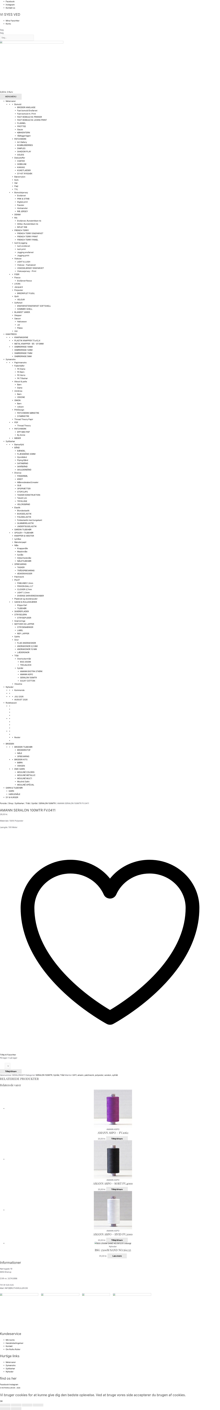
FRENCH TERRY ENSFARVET (30, 233)
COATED (21, 161)
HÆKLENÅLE (14, 794)
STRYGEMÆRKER (25, 627)
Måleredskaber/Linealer (27, 482)
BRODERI (10, 744)
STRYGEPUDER (24, 618)
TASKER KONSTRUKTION (28, 495)
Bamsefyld (19, 444)
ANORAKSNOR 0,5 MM (27, 646)
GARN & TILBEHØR (14, 788)
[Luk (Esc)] (38, 1405)
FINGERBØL (22, 476)
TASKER (21, 567)
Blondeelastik (23, 510)
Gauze (20, 129)
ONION (17, 400)
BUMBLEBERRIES (25, 145)
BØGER (17, 438)
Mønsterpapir (20, 542)
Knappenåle (22, 548)
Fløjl (16, 186)
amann (81, 1075)
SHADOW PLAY (24, 151)
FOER (16, 274)
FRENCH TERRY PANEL (27, 240)
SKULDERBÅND (24, 470)
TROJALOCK (25, 665)
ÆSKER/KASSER (24, 573)
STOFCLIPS (22, 492)
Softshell (18, 303)
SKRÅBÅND (22, 466)
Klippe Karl (22, 605)
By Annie (21, 435)
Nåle (16, 545)
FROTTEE (21, 126)
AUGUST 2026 (21, 699)
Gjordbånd (22, 457)
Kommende (19, 690)
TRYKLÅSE (22, 501)
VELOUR (21, 299)
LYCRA (17, 284)
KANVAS (21, 167)
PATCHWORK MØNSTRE (28, 413)
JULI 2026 (18, 696)
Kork (16, 180)
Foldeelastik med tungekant (29, 520)
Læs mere (117, 1256)
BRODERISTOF (24, 750)
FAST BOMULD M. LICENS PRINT (32, 120)
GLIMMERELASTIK (25, 523)
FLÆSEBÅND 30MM (26, 454)
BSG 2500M (25, 662)
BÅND (17, 447)
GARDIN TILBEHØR (22, 529)
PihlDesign (19, 410)
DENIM (17, 214)
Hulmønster (22, 208)
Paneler (20, 205)
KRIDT (20, 479)
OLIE (19, 485)
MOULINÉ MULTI (24, 778)
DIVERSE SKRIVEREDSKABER (30, 596)
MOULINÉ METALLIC (26, 775)
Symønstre (11, 359)
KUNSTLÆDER (24, 170)
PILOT (17, 580)
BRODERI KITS (21, 759)
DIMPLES (21, 148)
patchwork (89, 1075)
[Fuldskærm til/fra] (16, 1405)
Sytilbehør (10, 441)
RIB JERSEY (22, 211)
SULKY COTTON (27, 681)
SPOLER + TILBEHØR (23, 533)
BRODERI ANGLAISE (26, 107)
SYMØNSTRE (23, 416)
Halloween (22, 321)
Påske (20, 328)
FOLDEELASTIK (24, 517)
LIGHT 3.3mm (23, 592)
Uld (15, 331)
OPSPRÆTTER (24, 488)
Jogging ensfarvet (25, 252)
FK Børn (20, 372)
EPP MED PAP (23, 432)
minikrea (18, 391)
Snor (16, 640)
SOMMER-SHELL (24, 309)
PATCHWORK (20, 139)
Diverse (17, 473)
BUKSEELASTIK (24, 514)
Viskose (18, 258)
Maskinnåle (22, 551)
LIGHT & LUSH (23, 262)
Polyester (18, 290)
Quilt (16, 296)
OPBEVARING (20, 564)
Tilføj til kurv (11, 1071)
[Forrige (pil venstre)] (5, 1408)
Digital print (22, 202)
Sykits (17, 636)
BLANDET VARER (22, 312)
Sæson (17, 318)
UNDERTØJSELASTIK (27, 526)
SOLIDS (20, 154)
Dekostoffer (19, 158)
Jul (18, 325)
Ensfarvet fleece (24, 281)
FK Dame (21, 369)
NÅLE (19, 753)
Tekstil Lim (22, 498)
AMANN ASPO (26, 674)
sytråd (115, 1075)
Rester (17, 737)
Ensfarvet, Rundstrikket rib (29, 221)
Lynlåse (17, 539)
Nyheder (9, 687)
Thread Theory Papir (23, 419)
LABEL (20, 630)
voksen (20, 407)
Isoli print (21, 249)
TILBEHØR (21, 608)
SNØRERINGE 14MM (23, 347)
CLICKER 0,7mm (24, 589)
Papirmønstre (20, 362)
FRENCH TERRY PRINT (27, 236)
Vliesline (18, 684)
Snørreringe (19, 621)
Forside (3, 803)
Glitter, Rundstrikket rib (27, 224)
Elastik (17, 507)
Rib (15, 218)
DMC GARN (19, 769)
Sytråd (20, 668)
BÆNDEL (21, 451)
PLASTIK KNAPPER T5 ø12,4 (27, 340)
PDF (16, 422)
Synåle (20, 555)
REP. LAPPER (23, 633)
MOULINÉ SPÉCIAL (25, 785)
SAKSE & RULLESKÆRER (25, 602)
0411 (74, 1075)
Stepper (18, 315)
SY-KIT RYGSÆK (24, 173)
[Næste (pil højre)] (16, 1408)
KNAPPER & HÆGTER (24, 536)
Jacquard (18, 287)
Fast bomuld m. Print (26, 114)
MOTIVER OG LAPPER (24, 624)
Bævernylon (19, 177)
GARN (11, 791)
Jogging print (23, 255)
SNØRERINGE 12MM (23, 350)
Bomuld (17, 104)
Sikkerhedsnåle (24, 558)
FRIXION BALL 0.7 (25, 586)
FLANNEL (21, 123)
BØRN (20, 762)
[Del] (27, 1405)
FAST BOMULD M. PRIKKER (29, 117)
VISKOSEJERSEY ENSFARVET (30, 268)
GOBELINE (21, 164)
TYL (16, 189)
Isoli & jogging (20, 243)
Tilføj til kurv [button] (117, 1138)
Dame (19, 388)
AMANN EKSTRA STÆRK (31, 671)
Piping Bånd (22, 460)
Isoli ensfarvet (23, 246)
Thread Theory (24, 425)
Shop (10, 803)
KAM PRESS (11, 334)
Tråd (16, 655)
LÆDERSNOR (23, 652)
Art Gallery (22, 142)
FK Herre (21, 375)
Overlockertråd (24, 659)
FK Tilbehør (22, 378)
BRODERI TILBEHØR (23, 747)
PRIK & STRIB (23, 199)
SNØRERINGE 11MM (23, 353)
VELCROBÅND (23, 504)
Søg (2, 30)
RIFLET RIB (22, 227)
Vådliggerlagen (24, 136)
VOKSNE (21, 397)
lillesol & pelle (20, 381)
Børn (19, 384)
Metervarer (11, 101)
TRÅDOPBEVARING (26, 570)
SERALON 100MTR (28, 677)
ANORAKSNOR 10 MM (27, 649)
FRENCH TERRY (21, 230)
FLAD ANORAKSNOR (26, 643)
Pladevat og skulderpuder (26, 599)
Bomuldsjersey (21, 192)
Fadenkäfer (19, 366)
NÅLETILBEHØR (24, 561)
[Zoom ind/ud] (5, 1405)
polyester (99, 1075)
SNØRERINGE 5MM (23, 356)
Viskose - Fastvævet (26, 265)
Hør (16, 183)
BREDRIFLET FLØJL (26, 293)
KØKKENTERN (23, 132)
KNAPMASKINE (21, 337)
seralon (107, 1075)
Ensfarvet (21, 195)
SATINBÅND (22, 463)
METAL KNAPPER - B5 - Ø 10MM (29, 344)
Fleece (17, 277)
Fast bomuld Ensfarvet (27, 110)
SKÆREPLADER (21, 611)
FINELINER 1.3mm (25, 583)
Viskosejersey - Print (26, 271)
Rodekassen (11, 703)
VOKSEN (21, 766)
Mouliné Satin (23, 781)
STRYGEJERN (20, 614)
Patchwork (19, 577)
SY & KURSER (12, 797)
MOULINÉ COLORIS (26, 772)
